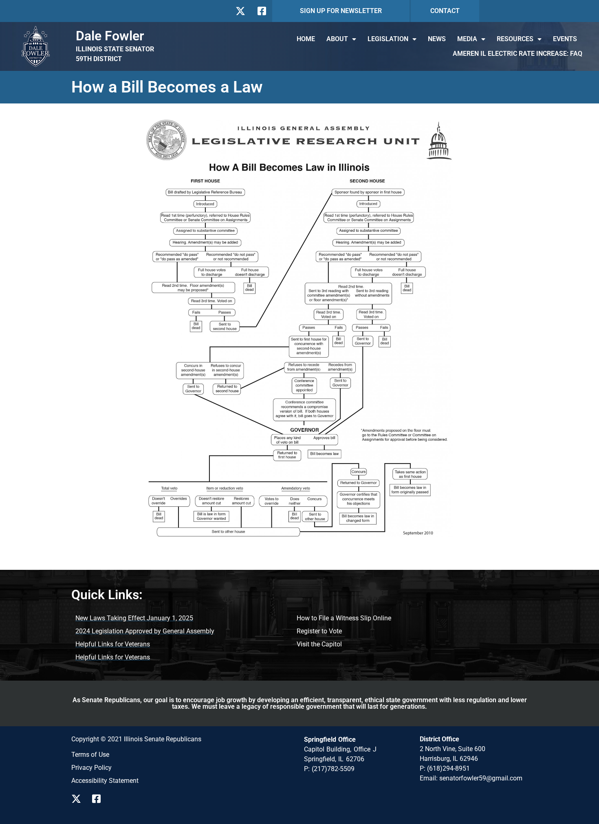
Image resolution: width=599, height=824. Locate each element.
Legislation (388, 39)
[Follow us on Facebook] (261, 11)
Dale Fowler (110, 36)
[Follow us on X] (240, 11)
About (337, 39)
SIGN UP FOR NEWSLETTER (341, 11)
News (437, 39)
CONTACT (445, 11)
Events (565, 39)
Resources (515, 39)
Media (467, 39)
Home (306, 39)
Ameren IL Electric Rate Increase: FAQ (517, 53)
